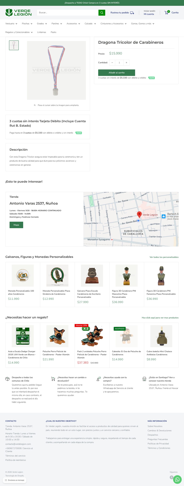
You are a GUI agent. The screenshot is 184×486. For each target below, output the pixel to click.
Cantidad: (103, 62)
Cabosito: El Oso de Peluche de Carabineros (126, 353)
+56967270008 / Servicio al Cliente (19, 450)
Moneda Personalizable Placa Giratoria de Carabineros (56, 292)
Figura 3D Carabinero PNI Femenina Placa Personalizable (161, 292)
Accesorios (72, 23)
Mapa (16, 224)
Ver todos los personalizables (164, 257)
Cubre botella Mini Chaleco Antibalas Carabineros (159, 353)
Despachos (153, 434)
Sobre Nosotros (155, 426)
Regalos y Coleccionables (17, 32)
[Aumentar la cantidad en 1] (126, 62)
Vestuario (9, 23)
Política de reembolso (15, 460)
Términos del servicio (15, 455)
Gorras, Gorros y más (141, 23)
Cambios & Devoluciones (160, 430)
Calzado (89, 23)
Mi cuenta (149, 14)
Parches (55, 23)
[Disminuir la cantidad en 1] (112, 62)
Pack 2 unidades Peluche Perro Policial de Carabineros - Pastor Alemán (92, 354)
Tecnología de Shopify (14, 475)
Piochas (25, 23)
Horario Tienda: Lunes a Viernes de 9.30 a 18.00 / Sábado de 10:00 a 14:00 (20, 436)
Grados (40, 23)
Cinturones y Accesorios (112, 23)
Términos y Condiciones (159, 448)
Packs (53, 32)
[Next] (178, 284)
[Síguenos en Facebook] (171, 477)
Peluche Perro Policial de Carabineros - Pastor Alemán (56, 353)
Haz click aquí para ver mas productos (160, 317)
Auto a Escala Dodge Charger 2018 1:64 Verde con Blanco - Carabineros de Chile (22, 354)
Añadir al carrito (117, 72)
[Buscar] (101, 13)
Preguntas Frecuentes (158, 439)
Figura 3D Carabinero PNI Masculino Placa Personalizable (124, 293)
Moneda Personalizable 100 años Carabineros (21, 292)
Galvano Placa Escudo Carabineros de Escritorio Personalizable (88, 293)
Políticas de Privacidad (158, 443)
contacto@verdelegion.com (18, 444)
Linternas (41, 32)
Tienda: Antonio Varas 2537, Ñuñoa (19, 428)
